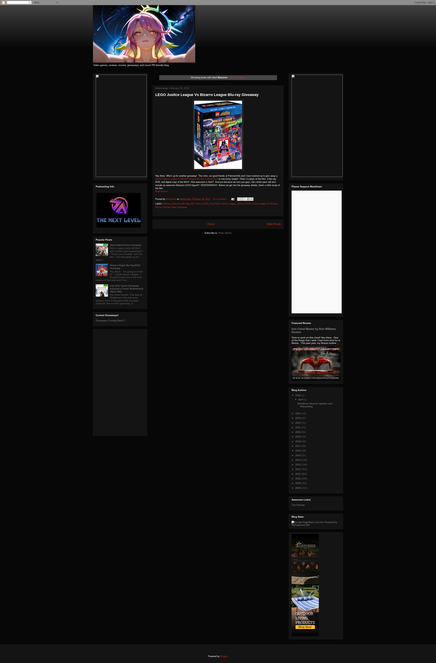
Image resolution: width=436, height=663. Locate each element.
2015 (298, 455)
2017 (298, 446)
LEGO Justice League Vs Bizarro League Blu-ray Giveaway (207, 95)
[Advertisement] (120, 382)
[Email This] (238, 199)
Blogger (224, 656)
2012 (298, 469)
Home (211, 224)
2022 (298, 422)
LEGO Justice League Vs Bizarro (261, 203)
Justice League (228, 203)
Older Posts (274, 224)
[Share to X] (245, 199)
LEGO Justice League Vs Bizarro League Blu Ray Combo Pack (186, 179)
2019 (298, 436)
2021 (298, 427)
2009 (298, 483)
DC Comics (196, 203)
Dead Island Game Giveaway (125, 245)
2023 (298, 418)
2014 (298, 460)
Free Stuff (214, 203)
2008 (298, 488)
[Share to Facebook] (248, 199)
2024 (298, 413)
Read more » (161, 191)
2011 (298, 474)
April (301, 399)
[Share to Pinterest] (251, 199)
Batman (167, 203)
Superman (182, 207)
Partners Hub (169, 207)
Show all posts (237, 77)
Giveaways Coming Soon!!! (110, 320)
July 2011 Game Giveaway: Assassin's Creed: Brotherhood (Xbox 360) (126, 288)
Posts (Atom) (224, 233)
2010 (298, 478)
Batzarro (176, 203)
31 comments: (220, 199)
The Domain (298, 505)
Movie (158, 207)
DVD (206, 203)
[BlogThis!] (242, 199)
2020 (298, 432)
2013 (298, 464)
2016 (298, 450)
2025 (298, 395)
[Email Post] (232, 199)
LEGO (240, 203)
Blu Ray (186, 203)
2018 (298, 441)
